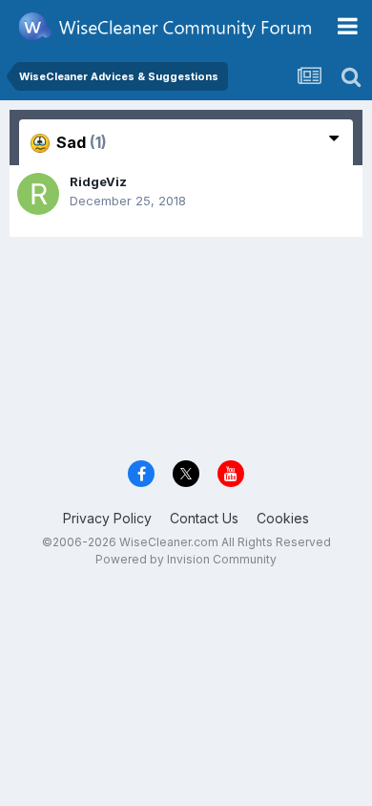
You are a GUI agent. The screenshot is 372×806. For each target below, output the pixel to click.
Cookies (283, 518)
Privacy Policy (107, 518)
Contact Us (204, 518)
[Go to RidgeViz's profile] (38, 194)
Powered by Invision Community (186, 559)
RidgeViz (98, 181)
